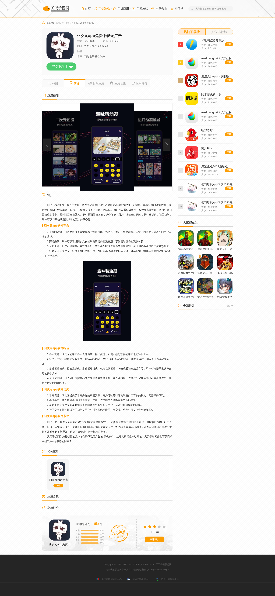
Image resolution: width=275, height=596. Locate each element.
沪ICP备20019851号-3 (158, 569)
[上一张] (61, 147)
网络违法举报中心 (141, 579)
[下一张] (152, 147)
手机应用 (66, 23)
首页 (58, 23)
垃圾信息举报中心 (170, 579)
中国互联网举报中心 (112, 579)
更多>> (230, 306)
